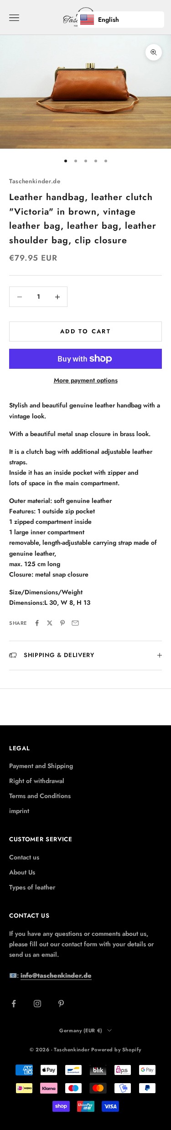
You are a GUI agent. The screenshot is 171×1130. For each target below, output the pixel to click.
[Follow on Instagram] (37, 1003)
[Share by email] (75, 623)
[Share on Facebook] (37, 623)
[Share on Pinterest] (62, 623)
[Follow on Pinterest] (61, 1003)
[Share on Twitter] (49, 623)
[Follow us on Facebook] (13, 1003)
